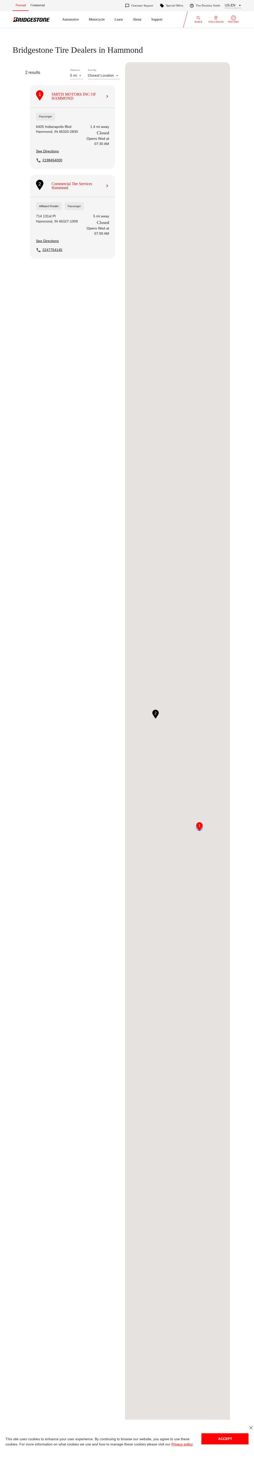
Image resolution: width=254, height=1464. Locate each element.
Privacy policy (176, 1444)
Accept (225, 1439)
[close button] (251, 1428)
